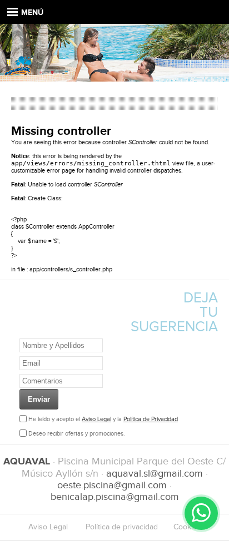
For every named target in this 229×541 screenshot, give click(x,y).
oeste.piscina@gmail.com (112, 485)
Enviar (39, 399)
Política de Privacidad (150, 419)
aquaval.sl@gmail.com (154, 473)
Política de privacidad (122, 527)
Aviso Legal (96, 419)
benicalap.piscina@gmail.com (115, 497)
